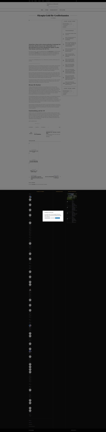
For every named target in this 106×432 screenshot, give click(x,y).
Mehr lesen (48, 216)
